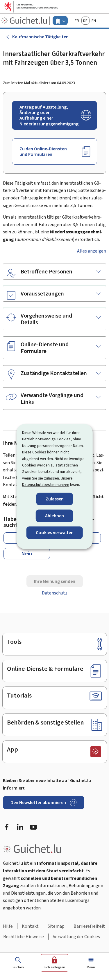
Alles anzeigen (91, 251)
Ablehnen (54, 516)
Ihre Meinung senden (54, 581)
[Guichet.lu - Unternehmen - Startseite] (25, 20)
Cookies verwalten (55, 532)
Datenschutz (54, 593)
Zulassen (55, 499)
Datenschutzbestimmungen (45, 485)
